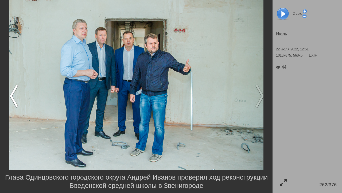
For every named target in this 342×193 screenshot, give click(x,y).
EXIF (313, 55)
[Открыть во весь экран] (283, 182)
